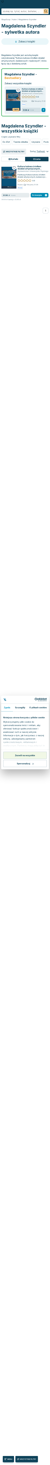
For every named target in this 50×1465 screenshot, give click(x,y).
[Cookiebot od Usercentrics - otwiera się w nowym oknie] (35, 700)
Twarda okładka (20, 142)
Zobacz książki (26, 41)
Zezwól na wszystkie (25, 755)
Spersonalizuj (23, 763)
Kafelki (14, 159)
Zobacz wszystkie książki (18, 83)
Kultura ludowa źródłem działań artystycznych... (32, 90)
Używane (36, 142)
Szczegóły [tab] (20, 707)
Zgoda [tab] (7, 707)
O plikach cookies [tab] (38, 707)
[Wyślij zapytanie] (46, 11)
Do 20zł (6, 142)
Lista (37, 159)
